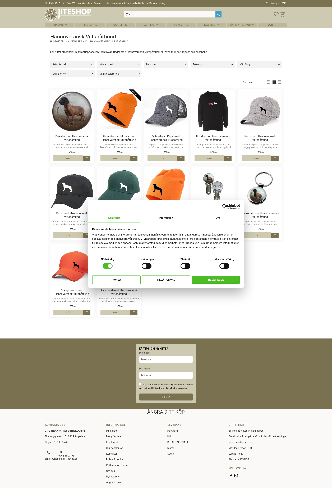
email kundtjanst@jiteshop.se (61, 458)
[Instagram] (236, 475)
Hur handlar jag (114, 448)
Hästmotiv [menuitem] (90, 25)
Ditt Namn (144, 369)
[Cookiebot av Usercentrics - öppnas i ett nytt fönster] (225, 206)
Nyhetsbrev (112, 476)
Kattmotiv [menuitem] (120, 25)
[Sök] (218, 14)
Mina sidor (112, 430)
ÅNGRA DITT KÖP (166, 412)
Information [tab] (166, 217)
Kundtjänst (112, 442)
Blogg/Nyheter (114, 436)
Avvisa (116, 279)
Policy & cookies (115, 459)
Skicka (166, 397)
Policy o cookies (179, 388)
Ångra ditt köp (114, 482)
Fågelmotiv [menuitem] (211, 25)
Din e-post (144, 353)
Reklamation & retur (117, 465)
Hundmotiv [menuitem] (60, 25)
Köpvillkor (111, 453)
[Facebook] (231, 475)
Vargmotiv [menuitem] (151, 25)
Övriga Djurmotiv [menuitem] (242, 25)
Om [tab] (218, 217)
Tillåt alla (216, 279)
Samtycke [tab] (114, 217)
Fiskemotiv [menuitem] (181, 25)
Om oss (110, 470)
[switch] (146, 266)
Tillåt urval (166, 279)
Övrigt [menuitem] (272, 25)
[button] (276, 14)
